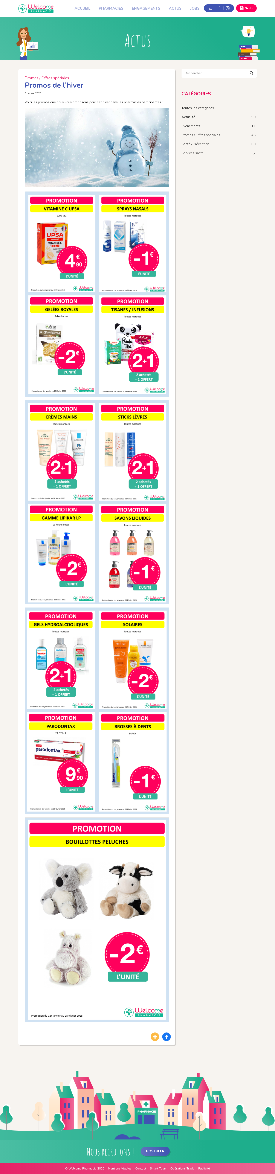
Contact (140, 1168)
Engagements (146, 8)
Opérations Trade (182, 1168)
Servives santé (193, 153)
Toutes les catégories (198, 108)
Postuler (155, 1151)
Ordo (248, 8)
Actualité (188, 117)
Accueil (82, 8)
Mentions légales (119, 1168)
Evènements (191, 126)
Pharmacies (111, 8)
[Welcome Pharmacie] (35, 6)
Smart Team (158, 1168)
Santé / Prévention (195, 144)
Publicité (204, 1168)
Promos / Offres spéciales (47, 78)
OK (251, 73)
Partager (155, 1036)
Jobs (195, 8)
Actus (175, 8)
